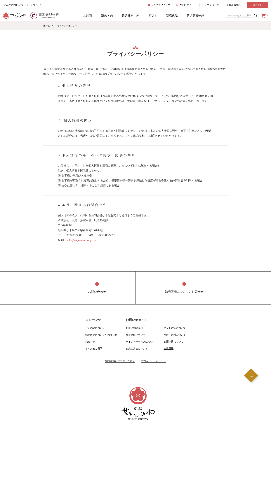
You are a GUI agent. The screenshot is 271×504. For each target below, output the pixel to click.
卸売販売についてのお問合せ (101, 334)
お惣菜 (87, 15)
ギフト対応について (175, 327)
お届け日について (173, 341)
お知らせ (90, 341)
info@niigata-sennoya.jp (81, 240)
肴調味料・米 (130, 15)
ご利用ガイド (186, 5)
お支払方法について (137, 348)
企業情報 (168, 348)
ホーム (46, 25)
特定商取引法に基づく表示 (120, 361)
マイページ (213, 5)
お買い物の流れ (134, 327)
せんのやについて (160, 5)
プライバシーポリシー (153, 361)
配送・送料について (175, 334)
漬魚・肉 (107, 15)
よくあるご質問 (94, 348)
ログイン (257, 5)
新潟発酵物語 (195, 15)
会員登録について (135, 334)
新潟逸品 (172, 15)
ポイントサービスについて (140, 341)
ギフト (152, 15)
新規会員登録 (233, 5)
